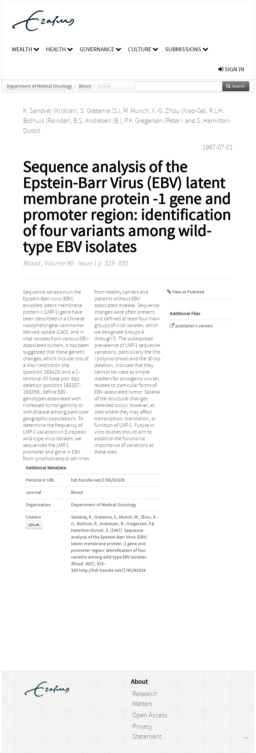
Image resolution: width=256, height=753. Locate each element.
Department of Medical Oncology (39, 86)
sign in (233, 69)
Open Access (149, 715)
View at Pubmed (187, 292)
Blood (85, 86)
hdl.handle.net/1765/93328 (98, 480)
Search (238, 86)
